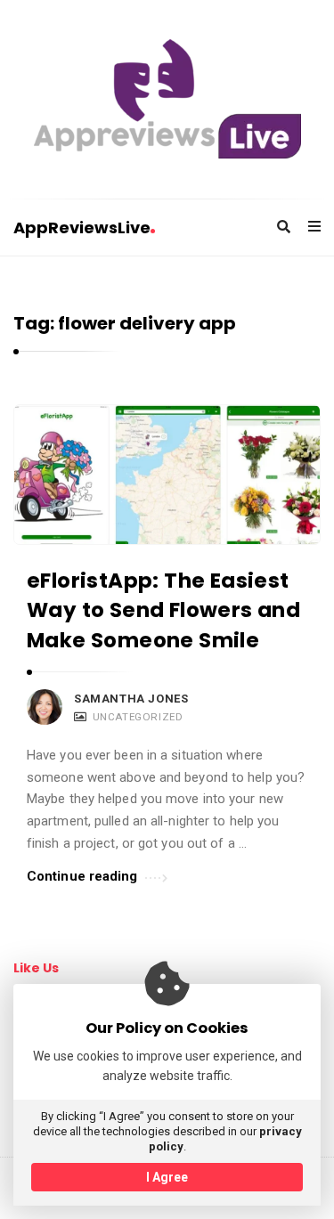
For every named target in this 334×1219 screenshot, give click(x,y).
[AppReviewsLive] (167, 98)
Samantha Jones (131, 698)
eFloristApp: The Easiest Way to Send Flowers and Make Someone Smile (163, 610)
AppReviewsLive (82, 227)
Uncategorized (138, 717)
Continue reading (82, 876)
